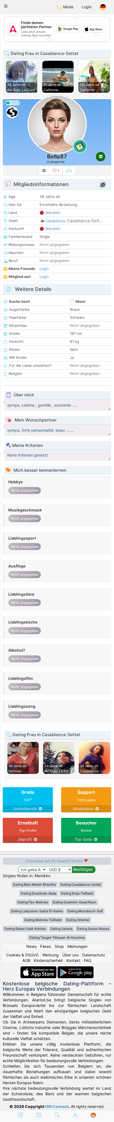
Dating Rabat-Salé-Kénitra (25, 929)
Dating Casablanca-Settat (80, 884)
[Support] (93, 1115)
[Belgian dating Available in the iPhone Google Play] (76, 969)
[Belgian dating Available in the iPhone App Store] (39, 969)
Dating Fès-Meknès (32, 902)
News (31, 946)
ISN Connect (57, 1106)
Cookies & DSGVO (22, 955)
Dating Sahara (61, 929)
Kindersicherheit (48, 960)
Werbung (50, 955)
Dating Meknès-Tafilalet (43, 920)
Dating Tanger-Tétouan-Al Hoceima (57, 937)
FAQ (87, 960)
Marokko (52, 212)
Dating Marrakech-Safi (85, 911)
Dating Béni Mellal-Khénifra (34, 884)
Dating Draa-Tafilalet (77, 893)
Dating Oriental (77, 920)
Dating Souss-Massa (93, 929)
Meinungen (77, 946)
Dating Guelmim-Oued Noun (74, 902)
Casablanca (55, 221)
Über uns (70, 955)
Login (87, 6)
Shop (59, 946)
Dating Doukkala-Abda (38, 893)
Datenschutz (93, 955)
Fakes (45, 946)
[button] (6, 6)
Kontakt (73, 960)
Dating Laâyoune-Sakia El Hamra (37, 911)
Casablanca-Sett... (85, 220)
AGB (26, 960)
